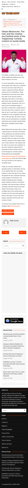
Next (21, 232)
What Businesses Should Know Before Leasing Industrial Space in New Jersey (14, 336)
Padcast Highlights (7, 429)
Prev (6, 232)
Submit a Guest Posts (7, 6)
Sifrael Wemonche (8, 213)
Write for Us (17, 6)
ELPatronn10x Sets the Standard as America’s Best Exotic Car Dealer (13, 355)
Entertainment (6, 46)
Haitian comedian (8, 210)
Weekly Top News (7, 444)
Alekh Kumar (6, 44)
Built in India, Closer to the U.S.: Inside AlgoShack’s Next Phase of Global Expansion (13, 374)
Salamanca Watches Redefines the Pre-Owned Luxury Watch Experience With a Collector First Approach (13, 346)
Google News (5, 4)
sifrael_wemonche (14, 206)
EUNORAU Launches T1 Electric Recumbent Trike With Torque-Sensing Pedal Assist (14, 364)
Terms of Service (11, 2)
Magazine (4, 426)
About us (4, 2)
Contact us (12, 4)
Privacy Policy (20, 2)
